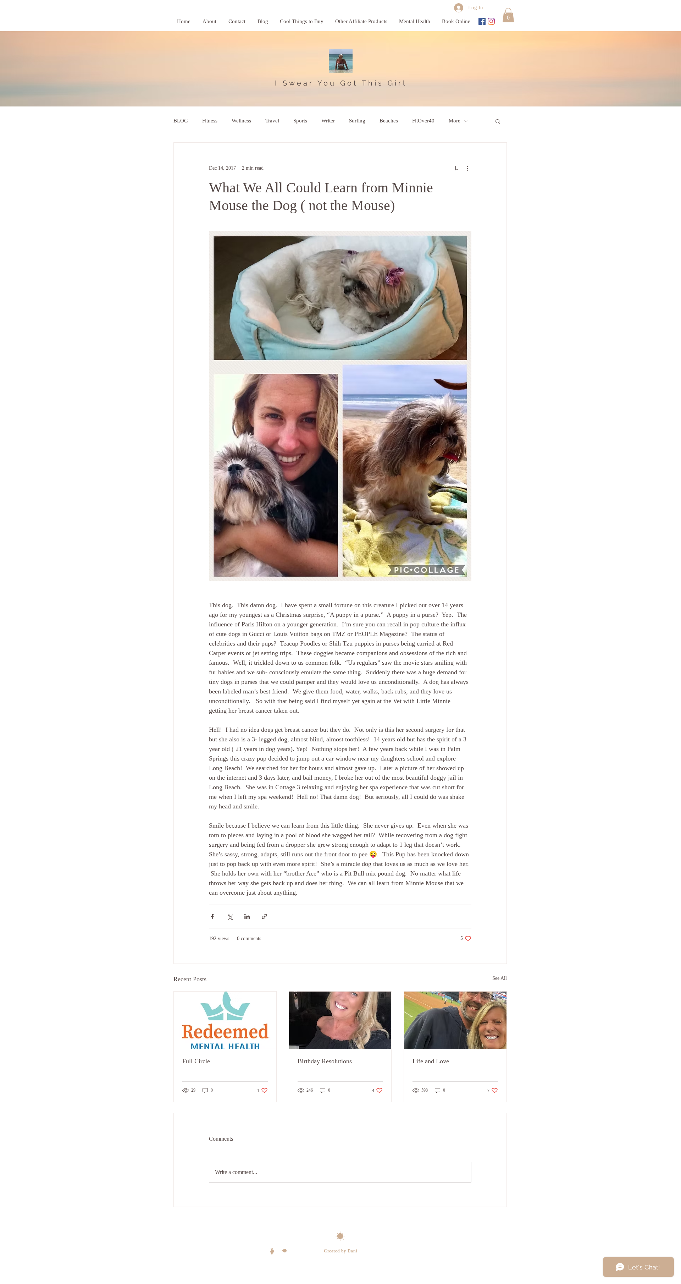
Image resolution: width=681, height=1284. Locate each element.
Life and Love (431, 1061)
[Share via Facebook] (212, 916)
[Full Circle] (225, 1020)
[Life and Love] (455, 1020)
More (454, 121)
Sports (300, 121)
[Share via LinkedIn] (247, 916)
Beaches (389, 121)
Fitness (209, 121)
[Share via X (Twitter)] (229, 916)
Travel (272, 121)
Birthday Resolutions (325, 1061)
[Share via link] (264, 916)
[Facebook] (482, 21)
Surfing (357, 121)
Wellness (241, 121)
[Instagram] (491, 21)
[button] (508, 15)
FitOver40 (423, 121)
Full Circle (196, 1061)
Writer (328, 121)
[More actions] (467, 168)
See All (499, 978)
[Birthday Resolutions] (340, 1020)
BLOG (180, 121)
